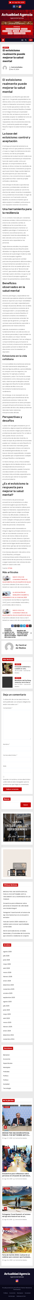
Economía (6, 1059)
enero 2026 (7, 981)
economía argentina (19, 33)
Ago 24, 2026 (8, 1260)
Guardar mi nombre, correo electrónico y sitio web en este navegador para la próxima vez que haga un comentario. (16, 781)
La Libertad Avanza (25, 31)
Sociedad (6, 1084)
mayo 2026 (7, 964)
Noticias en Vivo (21, 1296)
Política (5, 1076)
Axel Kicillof (24, 29)
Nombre (6, 744)
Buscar (7, 799)
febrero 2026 (7, 977)
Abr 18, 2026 (18, 671)
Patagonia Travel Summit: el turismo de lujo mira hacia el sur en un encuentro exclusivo (16, 914)
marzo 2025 (7, 1022)
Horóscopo (11, 1296)
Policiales (6, 1072)
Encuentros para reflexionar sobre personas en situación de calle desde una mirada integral (15, 905)
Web (4, 766)
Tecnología (7, 1088)
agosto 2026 (7, 952)
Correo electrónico (10, 755)
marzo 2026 (7, 972)
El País (10, 568)
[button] (26, 40)
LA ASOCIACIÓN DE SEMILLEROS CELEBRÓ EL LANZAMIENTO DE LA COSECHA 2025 (15, 594)
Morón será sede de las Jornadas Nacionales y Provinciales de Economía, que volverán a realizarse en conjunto (16, 933)
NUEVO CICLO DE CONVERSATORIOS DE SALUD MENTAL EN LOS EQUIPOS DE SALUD (16, 579)
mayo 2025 (7, 1014)
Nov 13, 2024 (19, 684)
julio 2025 (6, 1006)
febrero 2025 (7, 1027)
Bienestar (5, 47)
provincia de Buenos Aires (13, 29)
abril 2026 (6, 968)
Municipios (6, 1067)
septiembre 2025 (9, 997)
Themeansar (17, 1289)
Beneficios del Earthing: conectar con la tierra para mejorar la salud (23, 682)
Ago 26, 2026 (8, 1179)
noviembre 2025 (8, 989)
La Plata (10, 33)
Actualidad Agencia (17, 15)
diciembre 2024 (8, 1035)
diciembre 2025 (8, 985)
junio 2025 (6, 1010)
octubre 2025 (7, 993)
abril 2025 (6, 1018)
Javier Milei (16, 31)
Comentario (7, 708)
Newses (28, 1288)
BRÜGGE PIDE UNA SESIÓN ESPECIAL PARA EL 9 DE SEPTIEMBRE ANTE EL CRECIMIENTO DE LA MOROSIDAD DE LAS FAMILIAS (15, 1136)
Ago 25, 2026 (8, 1219)
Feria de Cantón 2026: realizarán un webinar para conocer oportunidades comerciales (16, 924)
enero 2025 (7, 1031)
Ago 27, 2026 (8, 1138)
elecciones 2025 (7, 31)
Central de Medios (16, 67)
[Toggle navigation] (22, 40)
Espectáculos (7, 1063)
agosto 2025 (7, 1002)
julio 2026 (6, 956)
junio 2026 (6, 960)
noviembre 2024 (8, 1039)
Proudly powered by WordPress (11, 1288)
